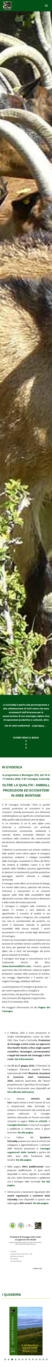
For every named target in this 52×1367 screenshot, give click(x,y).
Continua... (39, 725)
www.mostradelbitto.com (16, 966)
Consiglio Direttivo (17, 1124)
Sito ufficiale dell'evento (20, 1091)
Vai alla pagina (25, 1132)
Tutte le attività (37, 1121)
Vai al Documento (24, 1059)
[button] (4, 353)
